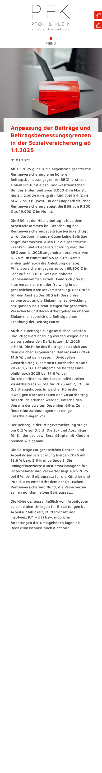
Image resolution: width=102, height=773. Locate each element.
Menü (51, 43)
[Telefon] (98, 15)
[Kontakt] (98, 25)
